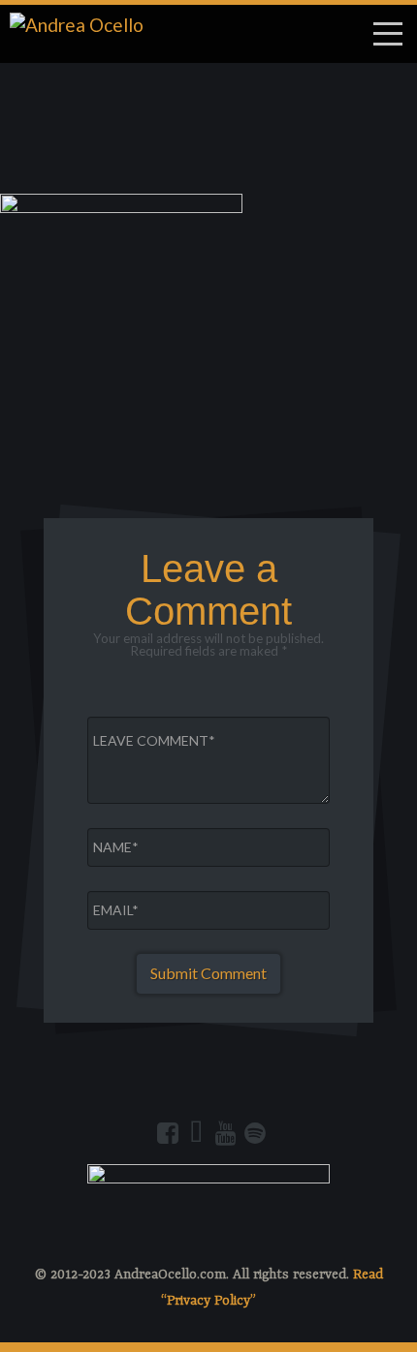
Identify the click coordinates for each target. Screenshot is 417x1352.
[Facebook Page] (167, 1133)
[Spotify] (255, 1133)
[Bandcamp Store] (197, 1133)
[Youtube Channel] (226, 1133)
